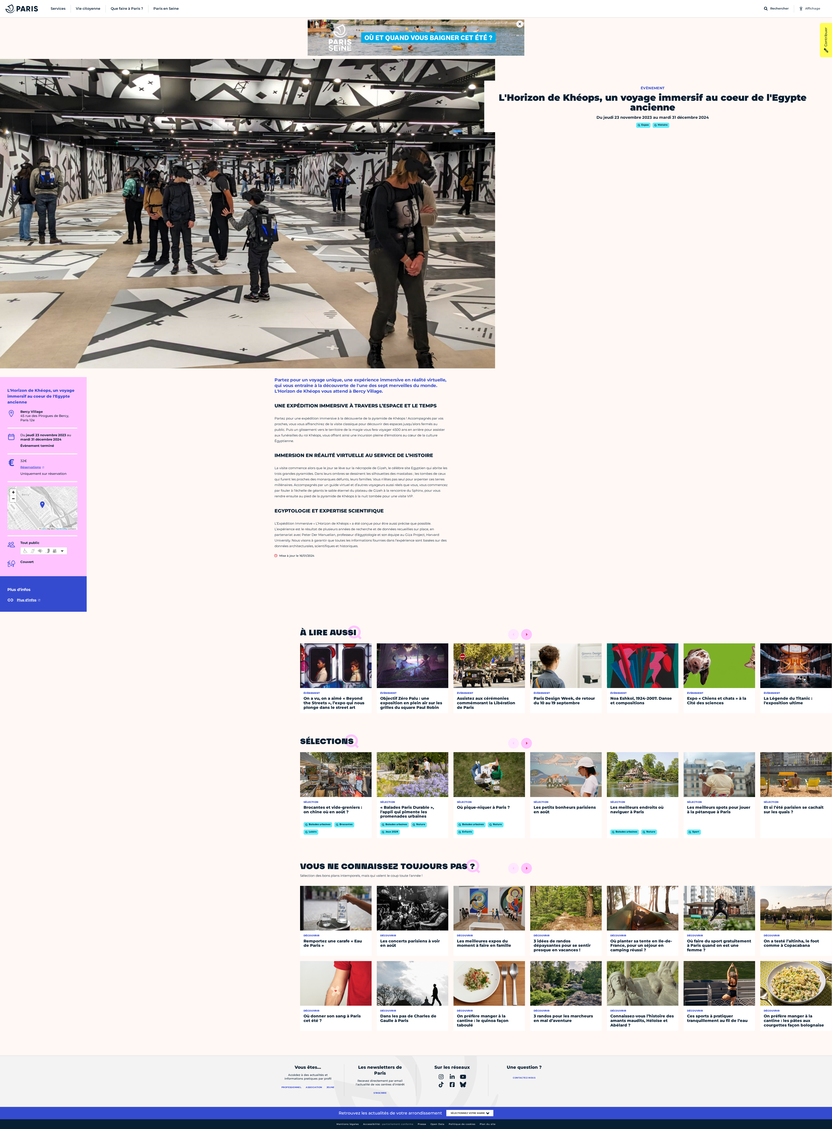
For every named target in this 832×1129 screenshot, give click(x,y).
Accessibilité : (388, 1124)
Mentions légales (347, 1124)
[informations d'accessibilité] (43, 551)
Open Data (437, 1124)
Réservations (30, 467)
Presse (422, 1124)
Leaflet (43, 528)
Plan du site (488, 1124)
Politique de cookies (462, 1124)
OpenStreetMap (61, 528)
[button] (42, 504)
